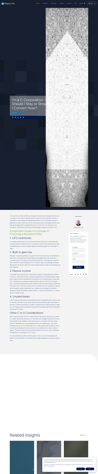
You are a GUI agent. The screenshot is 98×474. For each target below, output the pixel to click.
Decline (90, 468)
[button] (13, 117)
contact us (39, 336)
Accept (80, 468)
